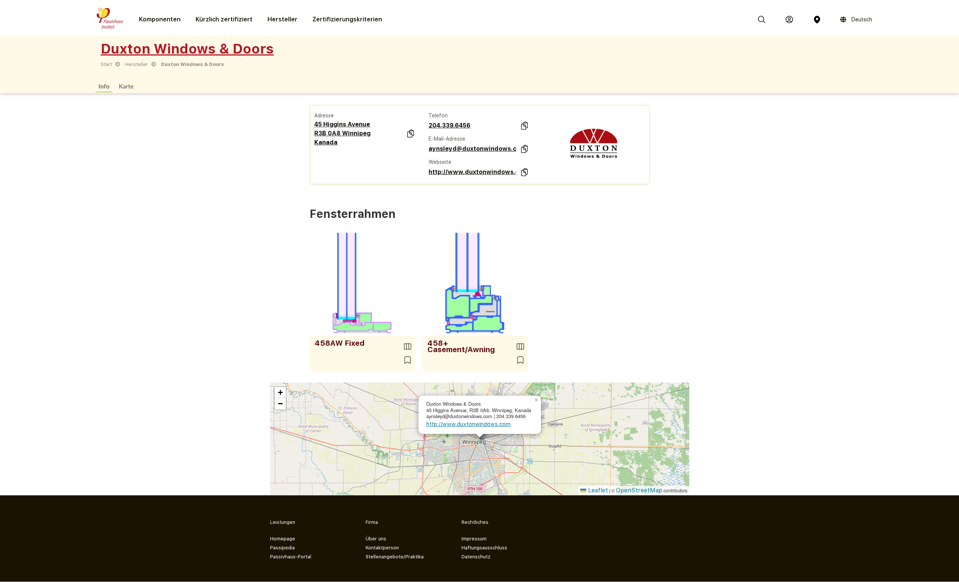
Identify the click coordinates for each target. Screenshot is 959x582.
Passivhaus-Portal (290, 557)
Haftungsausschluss (484, 547)
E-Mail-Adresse (447, 139)
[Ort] (817, 19)
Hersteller (282, 19)
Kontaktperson (382, 547)
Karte (126, 86)
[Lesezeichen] (407, 360)
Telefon (438, 115)
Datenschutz (476, 557)
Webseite (440, 162)
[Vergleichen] (407, 346)
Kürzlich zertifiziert (224, 19)
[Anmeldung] (789, 19)
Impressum (474, 539)
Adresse (324, 115)
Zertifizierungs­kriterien (347, 19)
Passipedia (282, 547)
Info (104, 86)
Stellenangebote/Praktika (395, 557)
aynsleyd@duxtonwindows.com (473, 148)
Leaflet (597, 490)
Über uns (376, 539)
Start (106, 64)
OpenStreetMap (639, 490)
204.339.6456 (450, 125)
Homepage (282, 539)
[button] (536, 400)
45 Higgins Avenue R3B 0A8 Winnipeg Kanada (342, 133)
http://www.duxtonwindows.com (473, 172)
